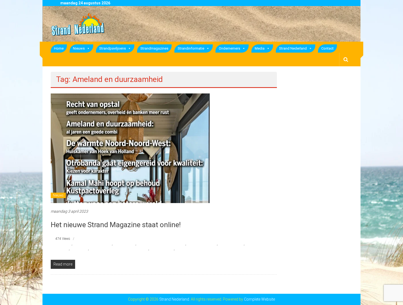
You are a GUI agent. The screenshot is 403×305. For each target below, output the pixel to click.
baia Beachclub (124, 244)
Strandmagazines (154, 48)
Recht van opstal (162, 249)
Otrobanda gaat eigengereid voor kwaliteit (119, 249)
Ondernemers (229, 48)
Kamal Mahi (79, 249)
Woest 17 (182, 249)
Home (59, 48)
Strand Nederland (293, 48)
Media (260, 48)
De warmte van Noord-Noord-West (161, 244)
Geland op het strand (202, 244)
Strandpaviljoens (112, 48)
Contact (327, 48)
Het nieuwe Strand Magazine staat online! (116, 225)
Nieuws (79, 48)
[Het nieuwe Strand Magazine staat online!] (130, 148)
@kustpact (64, 244)
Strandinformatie (191, 48)
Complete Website (259, 299)
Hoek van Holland (231, 244)
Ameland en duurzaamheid (92, 244)
